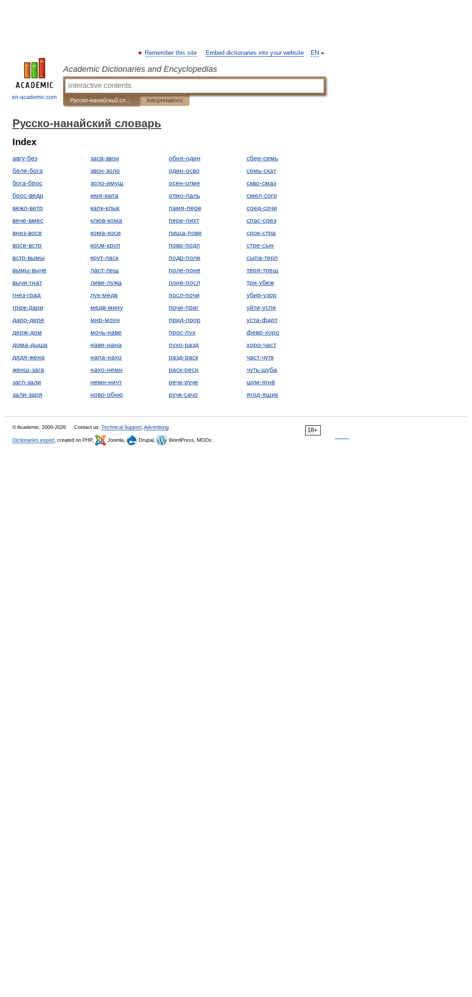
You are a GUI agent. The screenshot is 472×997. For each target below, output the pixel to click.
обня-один (185, 158)
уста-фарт (262, 319)
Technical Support (121, 427)
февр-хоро (263, 332)
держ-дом (27, 332)
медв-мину (106, 307)
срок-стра (261, 232)
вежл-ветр (27, 207)
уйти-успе (261, 307)
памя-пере (185, 207)
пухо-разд (184, 344)
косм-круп (105, 245)
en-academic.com (34, 97)
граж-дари (27, 307)
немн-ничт (106, 382)
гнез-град (26, 295)
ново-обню (106, 394)
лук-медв (104, 295)
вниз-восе (27, 232)
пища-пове (185, 232)
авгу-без (24, 158)
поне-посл (184, 282)
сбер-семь (262, 158)
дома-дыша (29, 344)
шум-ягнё (261, 382)
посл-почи (184, 295)
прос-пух (182, 332)
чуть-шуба (262, 369)
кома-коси (105, 232)
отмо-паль (184, 195)
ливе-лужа (106, 282)
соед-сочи (262, 207)
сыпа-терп (262, 257)
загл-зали (26, 382)
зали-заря (27, 394)
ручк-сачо (183, 394)
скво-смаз (261, 183)
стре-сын (260, 245)
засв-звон (104, 158)
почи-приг (184, 307)
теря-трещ (262, 270)
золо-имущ (107, 183)
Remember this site (171, 53)
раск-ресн (184, 369)
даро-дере (28, 319)
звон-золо (105, 170)
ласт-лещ (104, 270)
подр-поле (185, 257)
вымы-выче (29, 270)
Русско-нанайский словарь (101, 100)
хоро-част (261, 344)
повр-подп (184, 245)
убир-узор (262, 295)
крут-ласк (104, 257)
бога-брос (27, 183)
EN (315, 53)
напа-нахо (106, 357)
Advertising (156, 427)
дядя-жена (28, 357)
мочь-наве (106, 332)
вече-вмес (27, 220)
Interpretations (165, 100)
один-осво (184, 170)
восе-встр (26, 245)
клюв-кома (106, 220)
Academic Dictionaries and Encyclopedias (140, 69)
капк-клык (104, 207)
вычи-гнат (27, 282)
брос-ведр (27, 195)
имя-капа (104, 195)
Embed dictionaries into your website (255, 53)
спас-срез (261, 220)
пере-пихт (184, 220)
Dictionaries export (33, 440)
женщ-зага (28, 369)
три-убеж (260, 282)
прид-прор (185, 319)
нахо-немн (106, 369)
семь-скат (261, 170)
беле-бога (27, 170)
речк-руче (183, 382)
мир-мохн (105, 319)
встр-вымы (28, 257)
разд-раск (183, 357)
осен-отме (184, 183)
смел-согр (262, 195)
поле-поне (185, 270)
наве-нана (106, 344)
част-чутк (260, 357)
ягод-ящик (262, 394)
